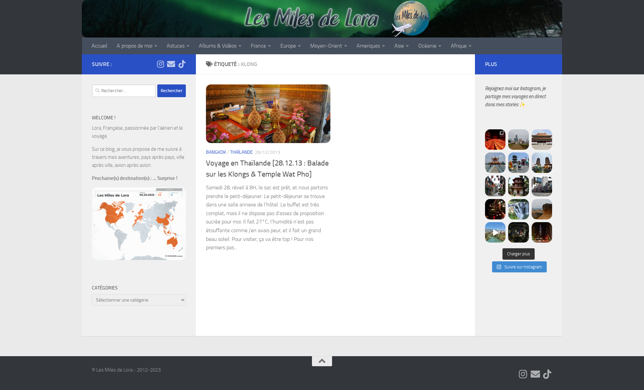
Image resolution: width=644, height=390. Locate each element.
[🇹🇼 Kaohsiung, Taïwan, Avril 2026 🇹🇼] (495, 139)
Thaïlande (241, 152)
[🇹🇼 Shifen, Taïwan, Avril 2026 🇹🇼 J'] (518, 209)
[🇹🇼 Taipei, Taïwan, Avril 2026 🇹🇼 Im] (542, 232)
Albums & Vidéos (217, 46)
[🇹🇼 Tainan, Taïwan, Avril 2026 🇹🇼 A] (518, 186)
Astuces (175, 46)
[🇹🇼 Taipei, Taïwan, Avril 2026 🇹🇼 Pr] (518, 232)
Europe (288, 46)
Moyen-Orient (326, 46)
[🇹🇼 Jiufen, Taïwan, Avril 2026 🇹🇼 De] (495, 209)
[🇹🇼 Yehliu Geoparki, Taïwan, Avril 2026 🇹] (542, 209)
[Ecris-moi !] (171, 64)
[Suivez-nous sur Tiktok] (182, 64)
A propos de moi (134, 46)
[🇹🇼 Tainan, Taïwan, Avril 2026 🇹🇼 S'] (495, 186)
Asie (399, 46)
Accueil (99, 46)
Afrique (459, 46)
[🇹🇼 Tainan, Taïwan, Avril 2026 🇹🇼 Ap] (542, 186)
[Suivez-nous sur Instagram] (160, 64)
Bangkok (216, 152)
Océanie (427, 46)
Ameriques (368, 46)
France (258, 46)
